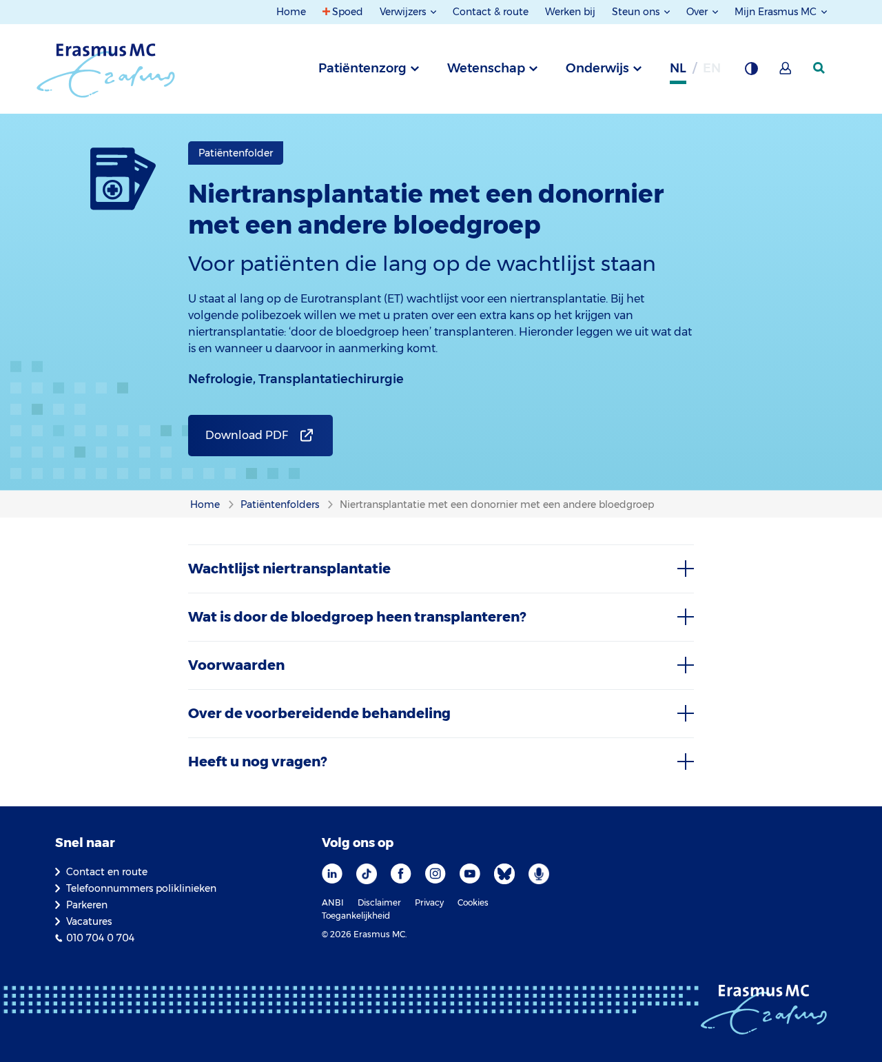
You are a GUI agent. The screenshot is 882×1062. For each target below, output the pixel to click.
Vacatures (89, 921)
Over (698, 12)
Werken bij (570, 12)
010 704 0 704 (100, 938)
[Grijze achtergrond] (751, 72)
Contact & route (491, 12)
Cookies (473, 902)
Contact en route (106, 872)
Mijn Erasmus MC (777, 12)
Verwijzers (404, 12)
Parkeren (86, 905)
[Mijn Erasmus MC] (786, 72)
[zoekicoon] (820, 68)
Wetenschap (486, 68)
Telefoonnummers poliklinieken (141, 888)
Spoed (347, 12)
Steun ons (637, 12)
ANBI (333, 902)
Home (291, 12)
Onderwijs (597, 68)
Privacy (429, 902)
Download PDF (246, 435)
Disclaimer (379, 902)
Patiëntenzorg (362, 68)
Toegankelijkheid (356, 915)
